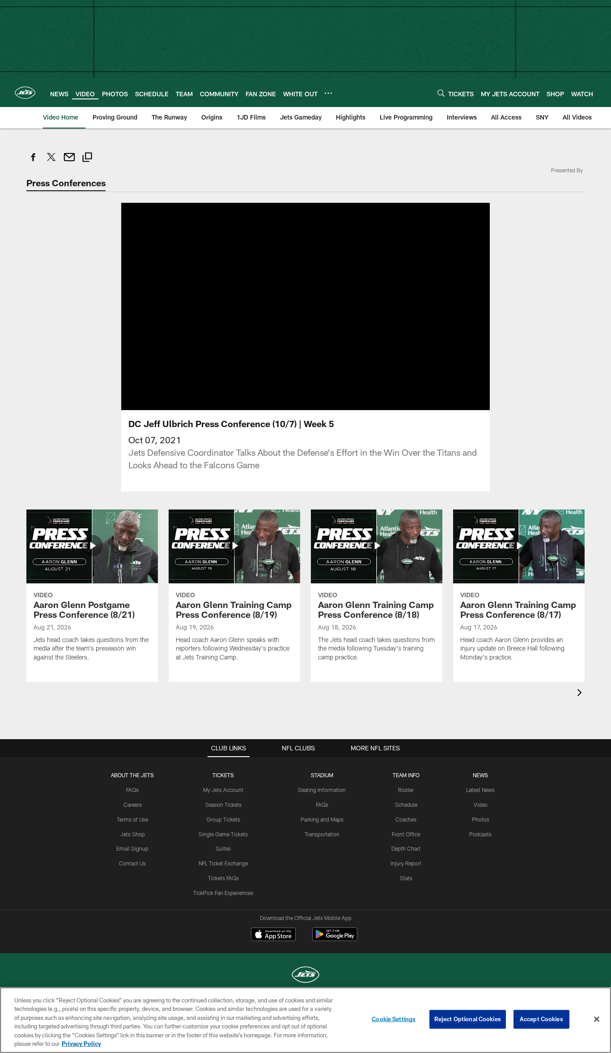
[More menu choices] (328, 93)
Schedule (406, 804)
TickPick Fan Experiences (223, 893)
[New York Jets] (305, 975)
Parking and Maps (322, 819)
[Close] (597, 1019)
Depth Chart (405, 848)
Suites (223, 848)
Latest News (480, 790)
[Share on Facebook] (33, 162)
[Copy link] (87, 158)
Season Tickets (223, 804)
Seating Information (322, 790)
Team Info (406, 775)
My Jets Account (223, 790)
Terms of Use (132, 819)
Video (481, 804)
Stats (406, 878)
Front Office (406, 834)
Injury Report (405, 863)
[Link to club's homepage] (25, 92)
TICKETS (223, 775)
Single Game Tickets (223, 834)
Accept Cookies (541, 1019)
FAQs (132, 790)
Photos (480, 819)
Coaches (405, 819)
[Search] (441, 93)
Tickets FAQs (223, 878)
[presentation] (581, 693)
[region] (305, 1020)
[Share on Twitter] (51, 162)
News (480, 775)
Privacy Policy (81, 1043)
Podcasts (480, 834)
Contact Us (132, 863)
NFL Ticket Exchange (223, 863)
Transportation (322, 834)
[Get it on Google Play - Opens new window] (334, 939)
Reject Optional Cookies (467, 1019)
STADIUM (322, 775)
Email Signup (132, 848)
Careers (132, 804)
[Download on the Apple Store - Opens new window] (273, 935)
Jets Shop (132, 834)
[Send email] (69, 162)
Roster (406, 790)
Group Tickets (223, 819)
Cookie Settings (394, 1019)
